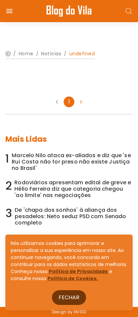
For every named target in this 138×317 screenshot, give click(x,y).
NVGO (80, 312)
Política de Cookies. (73, 278)
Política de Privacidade (78, 271)
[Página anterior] (57, 102)
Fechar (69, 297)
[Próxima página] (81, 102)
